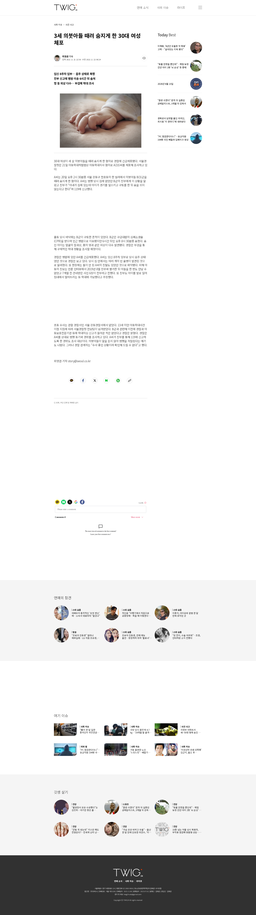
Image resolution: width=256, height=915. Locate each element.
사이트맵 (158, 888)
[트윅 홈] (65, 7)
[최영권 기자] (57, 58)
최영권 (65, 56)
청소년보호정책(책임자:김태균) (144, 888)
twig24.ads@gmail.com (132, 894)
